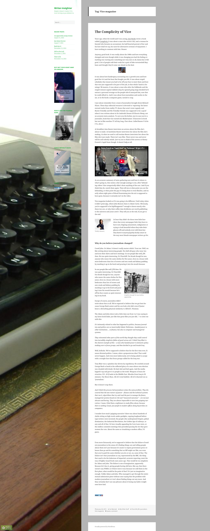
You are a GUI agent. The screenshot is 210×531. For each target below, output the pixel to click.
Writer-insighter (63, 8)
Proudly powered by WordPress (105, 526)
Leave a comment (112, 511)
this (106, 204)
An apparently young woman (63, 36)
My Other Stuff (124, 509)
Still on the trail (59, 51)
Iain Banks (132, 39)
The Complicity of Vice (113, 31)
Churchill (134, 509)
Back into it (57, 46)
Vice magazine (99, 511)
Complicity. (104, 41)
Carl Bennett (113, 509)
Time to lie (57, 57)
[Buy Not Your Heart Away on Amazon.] (64, 87)
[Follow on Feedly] (6, 527)
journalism (143, 509)
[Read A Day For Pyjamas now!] (64, 128)
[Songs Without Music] (62, 163)
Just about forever (60, 41)
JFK (139, 509)
